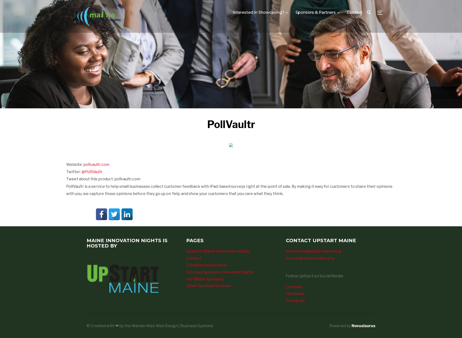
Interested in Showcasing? (258, 12)
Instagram (295, 300)
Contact (355, 12)
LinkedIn (294, 287)
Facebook (295, 293)
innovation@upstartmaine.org (313, 251)
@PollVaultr (92, 171)
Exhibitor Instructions (206, 265)
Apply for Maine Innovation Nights (218, 251)
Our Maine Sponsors (205, 279)
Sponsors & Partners (315, 12)
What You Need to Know (208, 286)
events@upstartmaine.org (310, 258)
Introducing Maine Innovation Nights (220, 272)
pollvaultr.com (96, 164)
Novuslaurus (363, 326)
